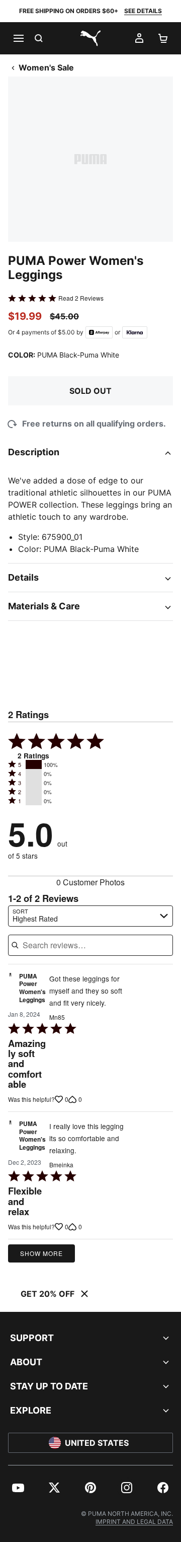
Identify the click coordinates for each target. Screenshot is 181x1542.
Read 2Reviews (81, 298)
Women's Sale (46, 67)
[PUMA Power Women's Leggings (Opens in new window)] (10, 990)
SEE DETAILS (143, 11)
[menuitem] (18, 1488)
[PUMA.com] (90, 38)
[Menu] (18, 38)
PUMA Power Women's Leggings (32, 988)
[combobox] (90, 916)
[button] (33, 764)
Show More (41, 1253)
